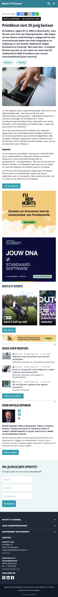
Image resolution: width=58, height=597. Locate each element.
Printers (8, 62)
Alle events (9, 330)
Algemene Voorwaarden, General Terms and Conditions (25, 587)
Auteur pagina (10, 452)
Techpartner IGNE (29, 594)
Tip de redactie (11, 186)
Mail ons (6, 552)
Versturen (9, 503)
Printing (22, 62)
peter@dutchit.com (11, 568)
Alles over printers (12, 396)
